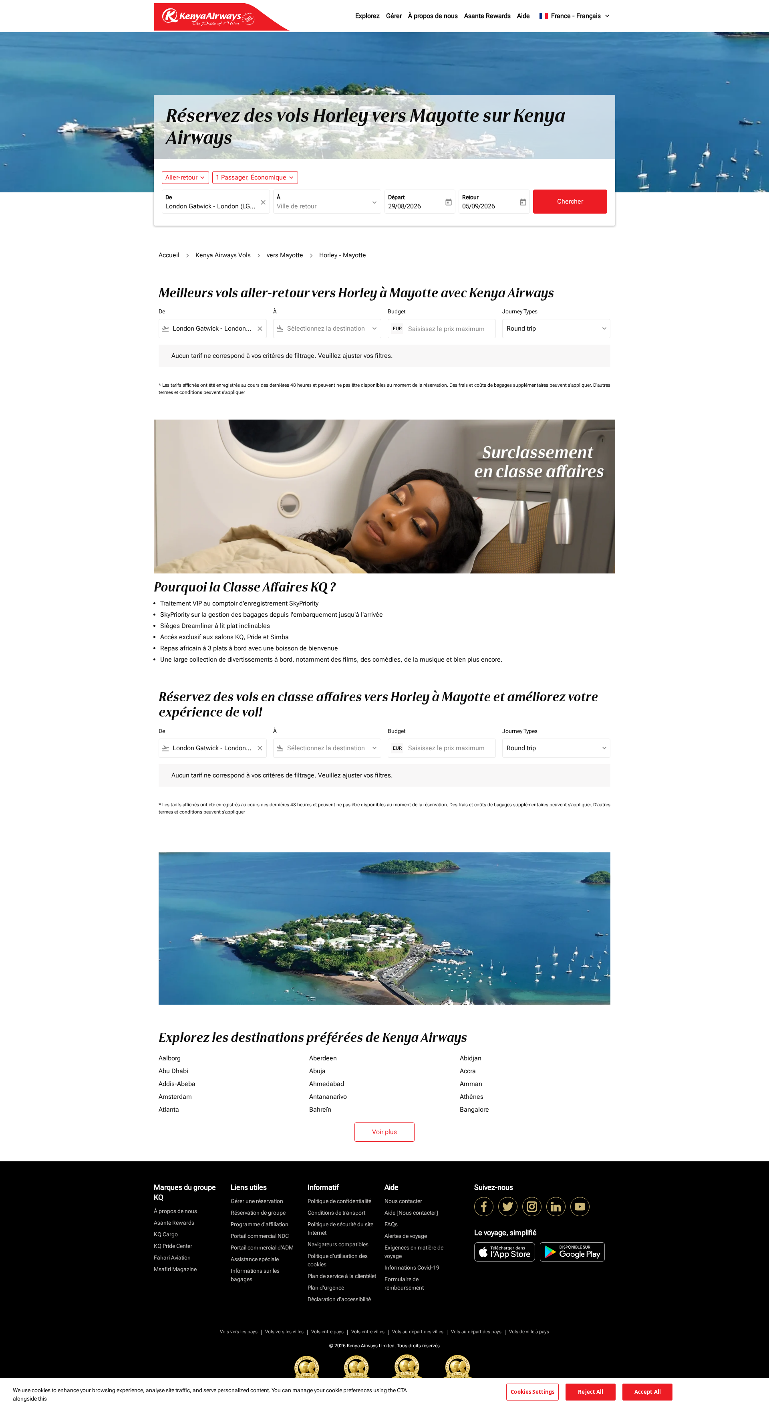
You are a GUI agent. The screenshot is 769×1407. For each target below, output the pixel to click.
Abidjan (470, 1058)
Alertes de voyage (405, 1236)
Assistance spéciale (255, 1259)
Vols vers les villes (284, 1331)
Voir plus (384, 1132)
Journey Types (519, 311)
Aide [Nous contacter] (411, 1212)
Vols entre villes (367, 1331)
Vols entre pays (327, 1331)
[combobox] (211, 206)
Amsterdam (175, 1096)
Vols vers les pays (239, 1331)
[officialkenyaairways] (532, 1206)
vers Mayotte (285, 255)
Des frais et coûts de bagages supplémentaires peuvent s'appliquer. (521, 385)
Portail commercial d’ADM (262, 1247)
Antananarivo (328, 1096)
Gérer (394, 16)
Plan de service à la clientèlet (342, 1276)
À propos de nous (433, 16)
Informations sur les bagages (255, 1275)
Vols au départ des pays (476, 1331)
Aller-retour (181, 177)
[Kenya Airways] (483, 1206)
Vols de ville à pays (529, 1331)
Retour (470, 197)
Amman (471, 1084)
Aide (523, 16)
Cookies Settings (532, 1391)
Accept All (647, 1391)
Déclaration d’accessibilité (339, 1299)
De (168, 197)
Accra (468, 1071)
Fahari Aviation (172, 1257)
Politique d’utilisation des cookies (338, 1260)
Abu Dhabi (173, 1071)
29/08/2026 (404, 206)
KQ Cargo (166, 1234)
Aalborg (170, 1058)
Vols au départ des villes (417, 1331)
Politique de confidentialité (339, 1201)
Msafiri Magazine (175, 1269)
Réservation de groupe (258, 1212)
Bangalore (474, 1109)
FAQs (391, 1224)
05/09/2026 (478, 206)
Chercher (570, 201)
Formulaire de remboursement (404, 1283)
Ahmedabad (326, 1084)
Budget (396, 311)
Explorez (367, 16)
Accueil (169, 255)
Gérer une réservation (257, 1201)
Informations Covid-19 (411, 1267)
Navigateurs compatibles (338, 1244)
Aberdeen (323, 1058)
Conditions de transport (336, 1212)
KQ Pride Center (173, 1246)
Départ (396, 197)
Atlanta (169, 1109)
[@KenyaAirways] (507, 1206)
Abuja (317, 1071)
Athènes (471, 1096)
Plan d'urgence (326, 1287)
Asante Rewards (487, 16)
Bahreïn (320, 1109)
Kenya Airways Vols (223, 255)
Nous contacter (403, 1201)
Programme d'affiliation (259, 1224)
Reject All (590, 1391)
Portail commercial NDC (260, 1236)
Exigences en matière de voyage (413, 1251)
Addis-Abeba (177, 1084)
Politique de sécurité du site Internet (340, 1228)
